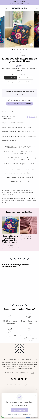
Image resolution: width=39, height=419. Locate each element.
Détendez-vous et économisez (19, 359)
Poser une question (19, 181)
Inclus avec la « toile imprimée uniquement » (19, 152)
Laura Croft (19, 56)
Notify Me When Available (19, 103)
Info (19, 389)
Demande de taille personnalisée (19, 169)
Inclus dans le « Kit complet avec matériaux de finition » (19, 158)
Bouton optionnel (10, 246)
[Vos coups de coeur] (33, 8)
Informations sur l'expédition (19, 173)
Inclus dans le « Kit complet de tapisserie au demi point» (19, 147)
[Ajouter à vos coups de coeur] (4, 272)
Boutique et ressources (19, 385)
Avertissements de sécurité (19, 177)
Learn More (19, 94)
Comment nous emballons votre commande (19, 164)
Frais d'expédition (16, 68)
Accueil (19, 53)
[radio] (10, 78)
